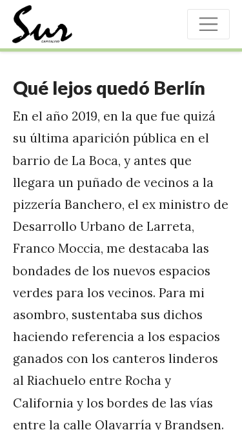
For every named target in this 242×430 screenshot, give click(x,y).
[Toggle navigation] (208, 24)
